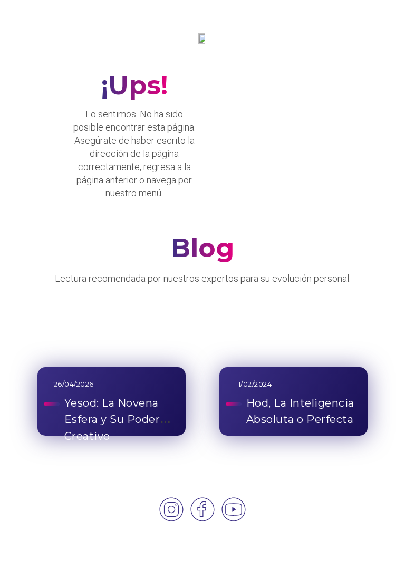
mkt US (375, 569)
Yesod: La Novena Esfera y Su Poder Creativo (112, 419)
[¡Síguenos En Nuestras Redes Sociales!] (171, 509)
